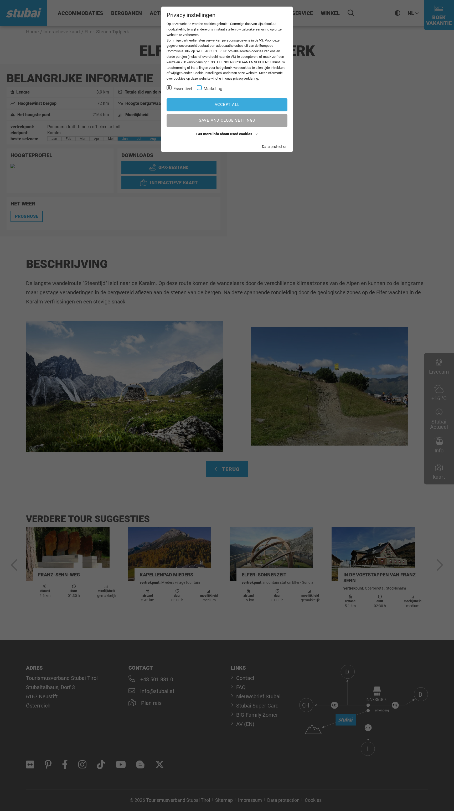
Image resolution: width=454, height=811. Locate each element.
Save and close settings (227, 120)
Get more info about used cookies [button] (224, 134)
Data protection (274, 146)
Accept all (227, 104)
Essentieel (182, 88)
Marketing (213, 88)
